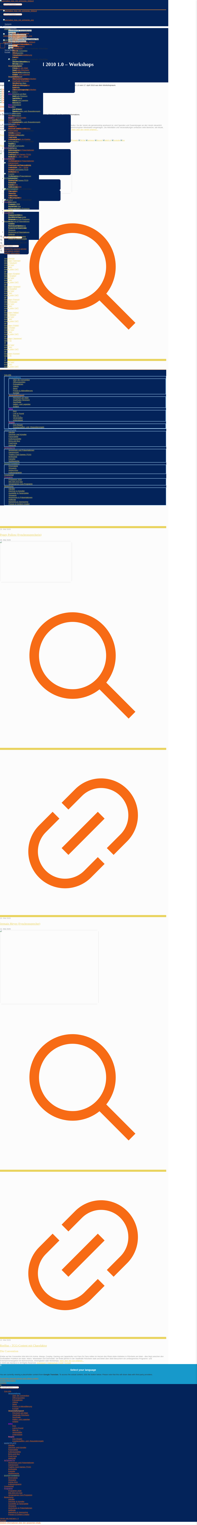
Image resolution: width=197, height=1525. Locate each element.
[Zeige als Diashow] (8, 107)
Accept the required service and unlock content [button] (19, 1379)
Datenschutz (53, 1363)
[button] (20, 1523)
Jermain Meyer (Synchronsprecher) (20, 923)
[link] (20, 1387)
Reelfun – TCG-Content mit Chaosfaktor (23, 1345)
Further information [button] (8, 1381)
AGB (61, 1363)
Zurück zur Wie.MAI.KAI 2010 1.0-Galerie (17, 111)
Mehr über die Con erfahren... (72, 1361)
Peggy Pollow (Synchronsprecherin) (20, 534)
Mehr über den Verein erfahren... (85, 130)
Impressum (41, 1363)
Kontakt (68, 1363)
